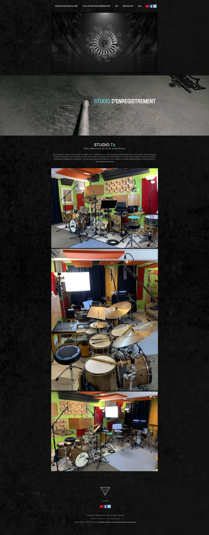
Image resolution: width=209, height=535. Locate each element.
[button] (128, 6)
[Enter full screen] (154, 70)
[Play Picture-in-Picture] (151, 70)
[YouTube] (147, 6)
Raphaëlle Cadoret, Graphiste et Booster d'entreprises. (117, 522)
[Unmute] (57, 70)
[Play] (54, 70)
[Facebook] (151, 6)
